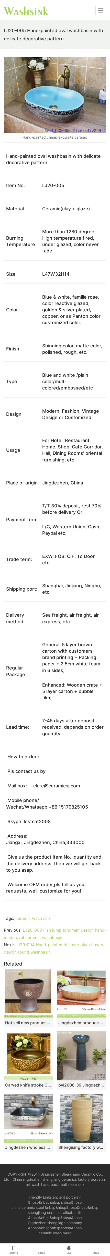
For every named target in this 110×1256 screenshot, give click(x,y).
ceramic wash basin (55, 1233)
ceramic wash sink (33, 918)
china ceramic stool (28, 1207)
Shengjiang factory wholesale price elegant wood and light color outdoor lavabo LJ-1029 (81, 1147)
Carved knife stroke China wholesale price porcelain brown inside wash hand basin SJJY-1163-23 (28, 1085)
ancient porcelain (67, 1197)
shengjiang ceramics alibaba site (55, 1212)
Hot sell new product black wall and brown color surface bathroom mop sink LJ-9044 (28, 1022)
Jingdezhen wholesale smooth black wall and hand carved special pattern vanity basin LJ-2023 (28, 1147)
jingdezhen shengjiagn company (55, 1223)
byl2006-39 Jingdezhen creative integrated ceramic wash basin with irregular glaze (81, 1085)
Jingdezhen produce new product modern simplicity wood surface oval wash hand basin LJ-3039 (81, 1022)
